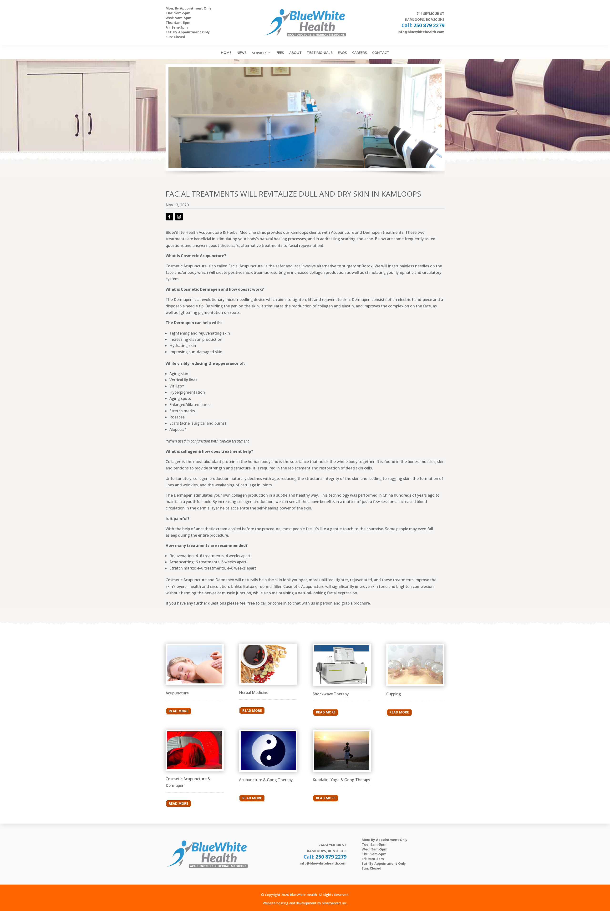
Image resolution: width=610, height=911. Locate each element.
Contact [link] (380, 52)
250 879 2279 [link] (428, 25)
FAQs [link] (342, 52)
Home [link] (226, 52)
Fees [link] (280, 52)
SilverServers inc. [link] (334, 903)
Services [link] (259, 52)
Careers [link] (359, 52)
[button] (169, 216)
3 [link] (309, 160)
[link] (166, 117)
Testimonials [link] (320, 52)
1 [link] (301, 160)
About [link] (295, 52)
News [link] (242, 52)
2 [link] (305, 160)
